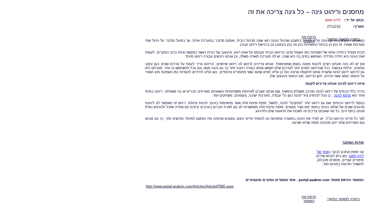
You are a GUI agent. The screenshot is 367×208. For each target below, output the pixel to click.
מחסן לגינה (342, 95)
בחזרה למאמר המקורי (343, 199)
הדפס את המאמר (309, 199)
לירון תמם (332, 20)
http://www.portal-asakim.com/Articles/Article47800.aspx (190, 186)
